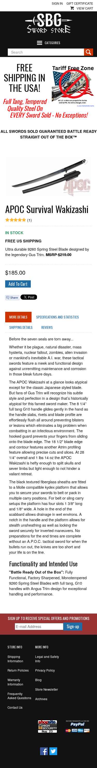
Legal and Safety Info (47, 659)
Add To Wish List (85, 162)
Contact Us (15, 707)
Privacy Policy (45, 670)
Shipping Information (15, 659)
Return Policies (18, 670)
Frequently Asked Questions (19, 696)
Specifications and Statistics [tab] (57, 317)
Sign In (57, 3)
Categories (52, 42)
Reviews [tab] (47, 327)
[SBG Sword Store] (48, 23)
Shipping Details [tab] (21, 327)
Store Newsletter (46, 689)
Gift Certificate (79, 3)
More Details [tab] (18, 317)
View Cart (85, 8)
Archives (41, 699)
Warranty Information (15, 682)
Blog (38, 680)
